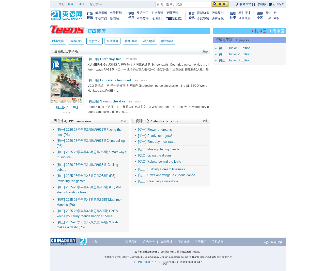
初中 (276, 12)
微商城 (114, 18)
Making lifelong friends (163, 149)
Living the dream (159, 155)
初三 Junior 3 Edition (234, 60)
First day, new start (161, 141)
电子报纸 (116, 12)
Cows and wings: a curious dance (171, 175)
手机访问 (218, 241)
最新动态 (203, 12)
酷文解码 (167, 41)
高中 (268, 12)
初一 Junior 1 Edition (234, 48)
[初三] (61, 199)
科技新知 (113, 41)
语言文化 (218, 18)
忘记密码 (96, 4)
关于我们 (201, 241)
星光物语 (149, 41)
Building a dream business (166, 169)
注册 (82, 4)
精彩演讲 (244, 12)
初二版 (93, 80)
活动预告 (218, 12)
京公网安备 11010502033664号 (185, 262)
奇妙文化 (94, 41)
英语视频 (172, 12)
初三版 (93, 101)
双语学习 (143, 12)
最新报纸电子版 (66, 51)
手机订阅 (101, 18)
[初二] (61, 165)
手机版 (261, 4)
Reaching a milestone (162, 181)
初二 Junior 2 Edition (234, 54)
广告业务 (149, 241)
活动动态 (244, 18)
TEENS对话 (174, 18)
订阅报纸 (279, 4)
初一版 (93, 59)
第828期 (67, 107)
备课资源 (203, 18)
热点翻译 (157, 12)
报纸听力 (157, 18)
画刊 (276, 18)
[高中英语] (277, 31)
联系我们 (131, 241)
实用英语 (143, 18)
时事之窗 (58, 41)
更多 (205, 51)
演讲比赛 (184, 241)
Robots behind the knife (164, 161)
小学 (268, 18)
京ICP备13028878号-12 (146, 262)
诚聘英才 (167, 241)
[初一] (61, 129)
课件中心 (73, 121)
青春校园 (76, 41)
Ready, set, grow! (159, 136)
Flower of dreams (159, 129)
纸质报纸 (101, 12)
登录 (71, 4)
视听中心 (157, 121)
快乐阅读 (131, 41)
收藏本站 (245, 4)
